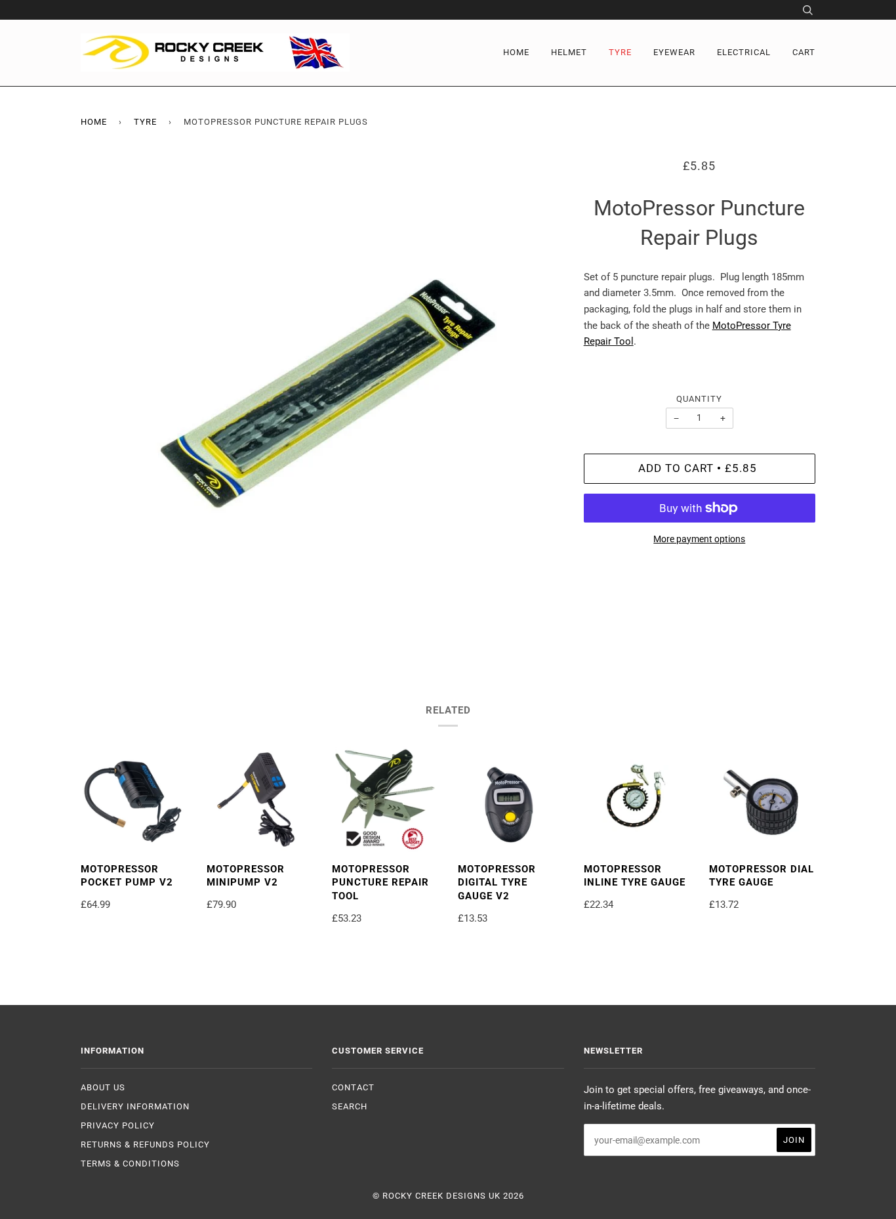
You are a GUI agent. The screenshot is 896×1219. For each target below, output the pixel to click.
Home (516, 52)
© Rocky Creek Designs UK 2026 (448, 1196)
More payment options (699, 539)
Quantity (699, 399)
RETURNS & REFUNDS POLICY (145, 1144)
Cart (803, 52)
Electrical (744, 52)
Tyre (620, 52)
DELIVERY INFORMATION (135, 1106)
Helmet (569, 52)
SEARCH (349, 1106)
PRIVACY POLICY (118, 1125)
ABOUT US (103, 1087)
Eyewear (674, 52)
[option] (322, 399)
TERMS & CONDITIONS (130, 1163)
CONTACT (353, 1087)
